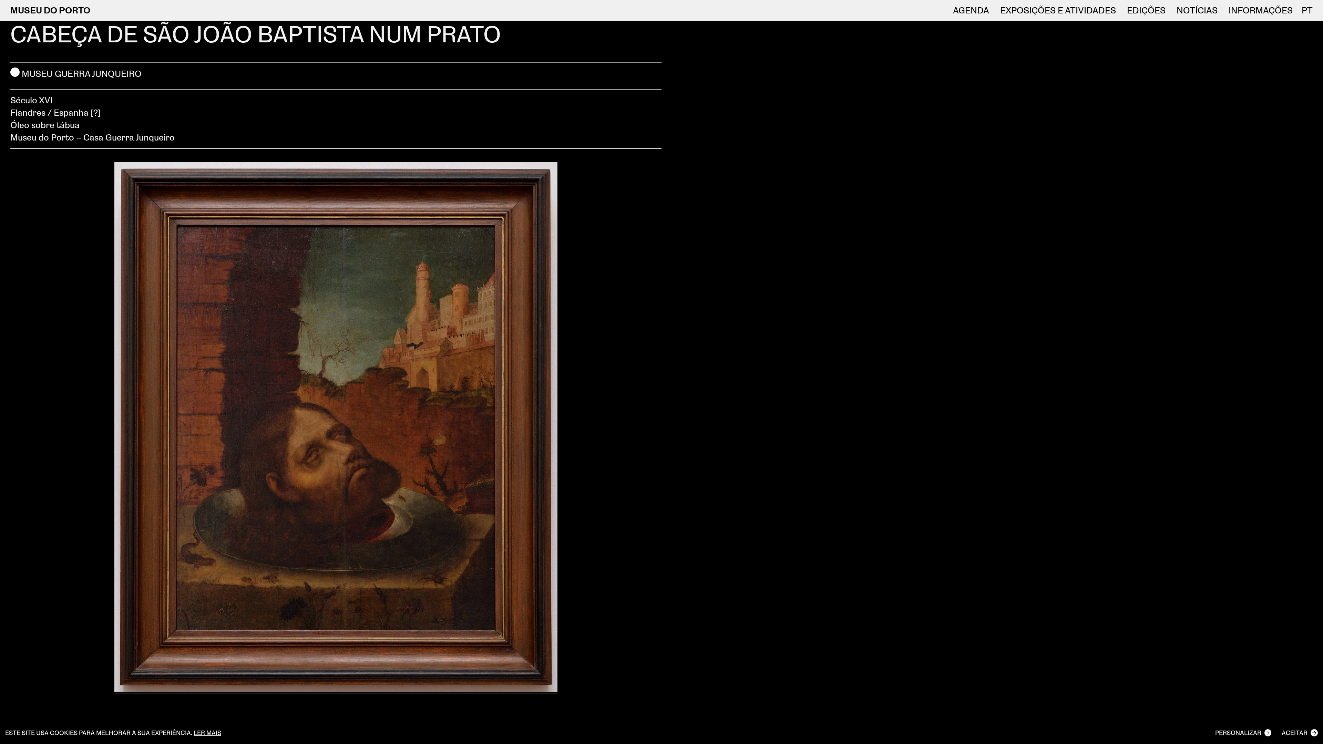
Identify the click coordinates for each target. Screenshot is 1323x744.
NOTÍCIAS (1197, 10)
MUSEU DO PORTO (50, 10)
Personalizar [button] (1238, 732)
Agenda (971, 10)
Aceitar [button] (1294, 732)
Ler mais (207, 732)
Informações (1261, 10)
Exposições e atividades (1058, 10)
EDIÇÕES (1146, 10)
